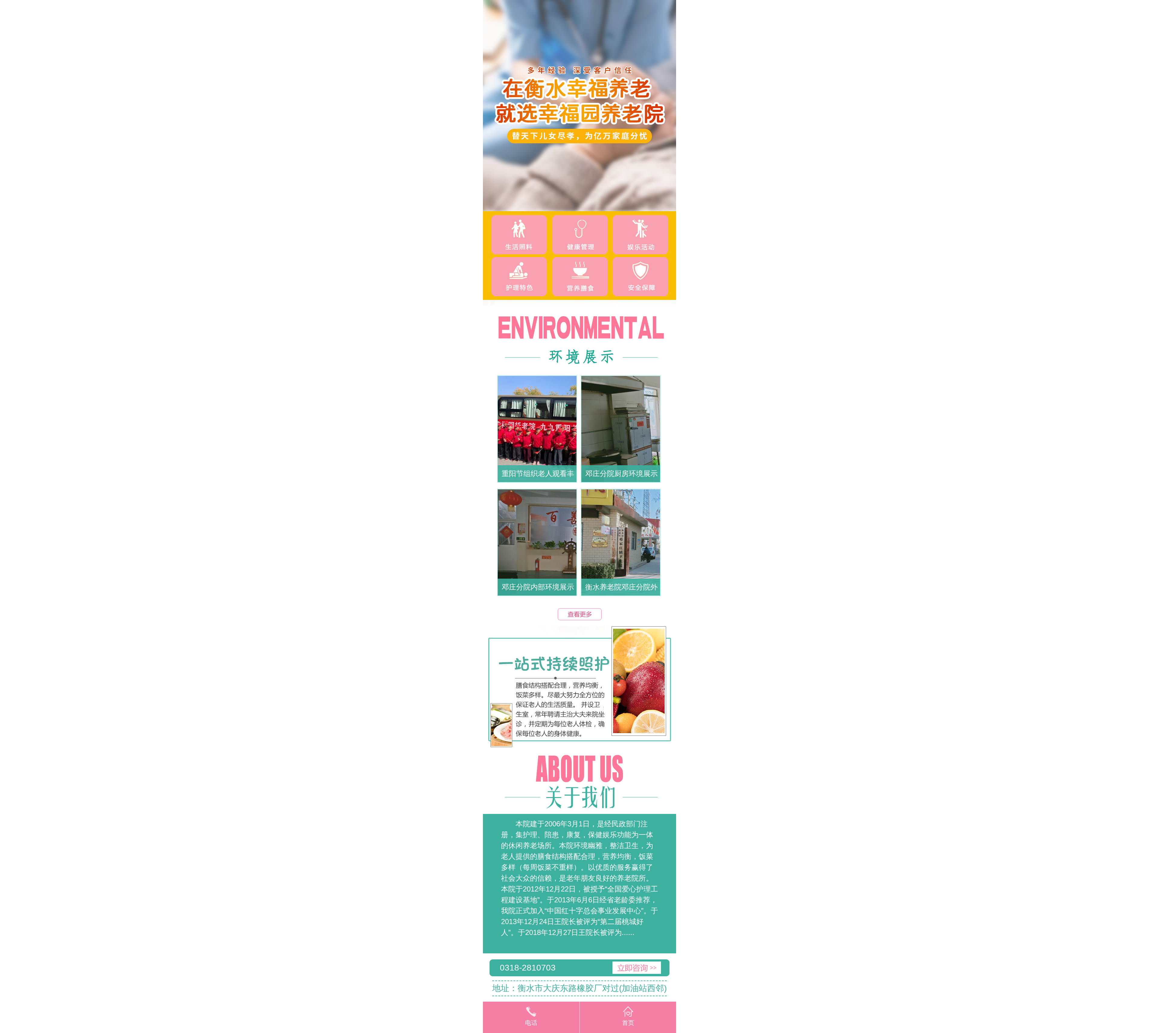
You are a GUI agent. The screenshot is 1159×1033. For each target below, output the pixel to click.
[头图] (579, 105)
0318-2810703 (528, 967)
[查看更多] (580, 614)
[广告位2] (579, 686)
